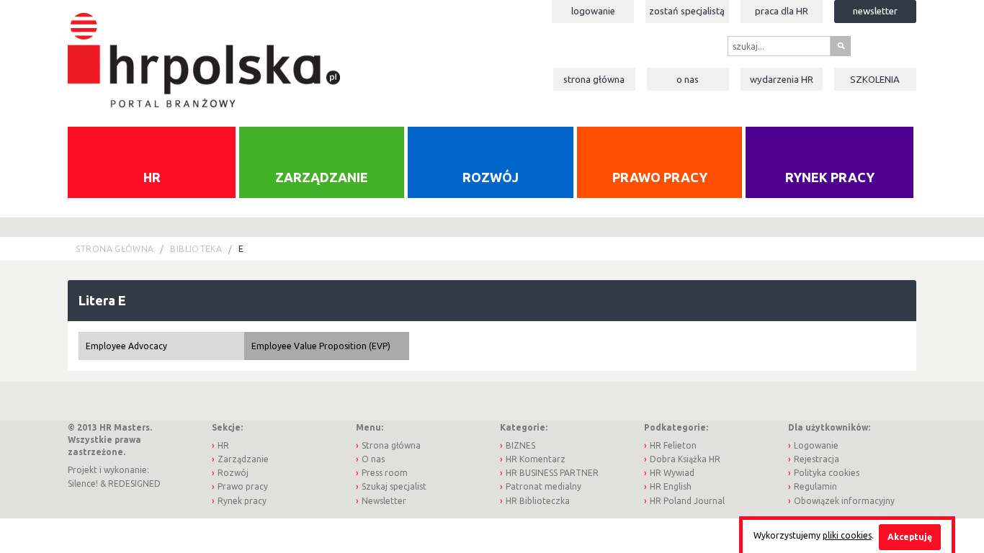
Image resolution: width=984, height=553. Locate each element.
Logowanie (593, 11)
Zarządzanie (321, 177)
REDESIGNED (134, 483)
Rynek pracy (830, 177)
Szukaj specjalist (394, 486)
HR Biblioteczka (538, 500)
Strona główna (594, 79)
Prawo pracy (659, 177)
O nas (687, 79)
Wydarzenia (781, 79)
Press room (385, 472)
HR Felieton (673, 445)
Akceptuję (909, 536)
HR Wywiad (672, 472)
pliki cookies (847, 535)
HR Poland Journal (687, 500)
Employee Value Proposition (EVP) (320, 346)
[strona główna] (203, 53)
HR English (671, 486)
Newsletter (875, 11)
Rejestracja (816, 459)
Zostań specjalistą (687, 11)
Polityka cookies (826, 472)
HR (152, 177)
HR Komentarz (535, 459)
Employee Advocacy (126, 346)
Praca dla (781, 11)
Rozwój (490, 177)
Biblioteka (196, 248)
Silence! (83, 483)
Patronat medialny (543, 486)
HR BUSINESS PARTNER (552, 472)
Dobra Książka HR (685, 459)
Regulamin (815, 486)
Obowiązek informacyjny (844, 500)
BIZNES (520, 445)
